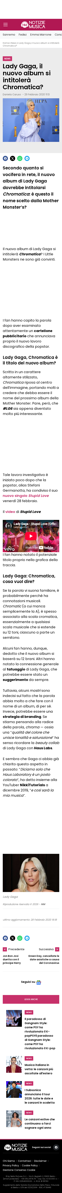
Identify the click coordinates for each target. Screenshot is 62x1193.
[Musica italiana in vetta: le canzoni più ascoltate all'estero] (14, 1066)
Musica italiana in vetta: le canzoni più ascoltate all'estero (39, 1069)
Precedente (16, 949)
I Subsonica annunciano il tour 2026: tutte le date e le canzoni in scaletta (40, 1096)
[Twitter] (12, 158)
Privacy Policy (11, 1165)
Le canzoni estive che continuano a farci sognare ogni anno (40, 1123)
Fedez (23, 35)
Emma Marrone (40, 35)
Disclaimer (40, 1161)
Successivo (46, 949)
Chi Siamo (9, 1161)
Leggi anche (31, 999)
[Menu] (5, 24)
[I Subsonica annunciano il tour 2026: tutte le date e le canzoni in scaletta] (14, 1093)
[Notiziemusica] (33, 24)
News (14, 42)
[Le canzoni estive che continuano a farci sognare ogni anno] (14, 1120)
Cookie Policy (30, 1165)
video (10, 511)
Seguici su (28, 982)
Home (6, 42)
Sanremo (9, 35)
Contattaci (24, 1161)
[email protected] (11, 1178)
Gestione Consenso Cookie (19, 1170)
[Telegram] (27, 158)
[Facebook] (5, 158)
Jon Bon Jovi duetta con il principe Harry (12, 959)
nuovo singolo (26, 495)
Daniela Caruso (12, 94)
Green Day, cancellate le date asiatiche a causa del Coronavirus (43, 959)
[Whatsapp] (19, 158)
